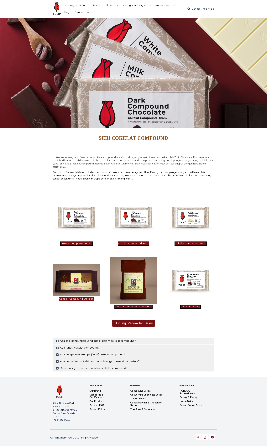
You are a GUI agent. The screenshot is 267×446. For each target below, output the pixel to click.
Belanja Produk (165, 5)
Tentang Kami (72, 5)
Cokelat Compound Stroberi (76, 299)
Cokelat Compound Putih (190, 243)
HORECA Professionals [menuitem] (187, 392)
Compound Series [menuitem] (140, 391)
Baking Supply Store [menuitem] (190, 405)
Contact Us (82, 12)
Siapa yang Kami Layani (132, 5)
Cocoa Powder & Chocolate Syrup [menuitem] (146, 404)
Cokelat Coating (190, 306)
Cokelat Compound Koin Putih (133, 306)
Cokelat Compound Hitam (76, 243)
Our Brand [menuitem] (95, 391)
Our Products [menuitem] (97, 401)
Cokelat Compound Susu (133, 243)
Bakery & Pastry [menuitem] (188, 397)
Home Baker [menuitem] (186, 401)
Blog (66, 12)
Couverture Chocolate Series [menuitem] (146, 394)
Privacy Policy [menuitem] (97, 409)
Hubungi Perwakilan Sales (133, 323)
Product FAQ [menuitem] (96, 405)
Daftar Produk (99, 5)
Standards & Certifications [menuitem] (97, 396)
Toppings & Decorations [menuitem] (144, 409)
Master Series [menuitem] (138, 398)
